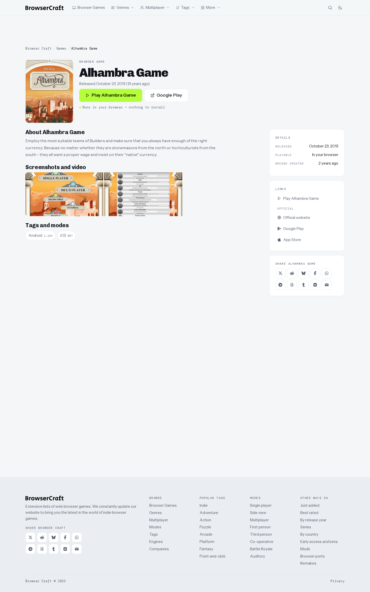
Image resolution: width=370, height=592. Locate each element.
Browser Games (163, 505)
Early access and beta (319, 541)
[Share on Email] (327, 285)
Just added (309, 505)
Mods (305, 548)
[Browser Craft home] (44, 7)
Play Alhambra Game (114, 95)
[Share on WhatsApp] (327, 273)
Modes (155, 527)
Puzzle (205, 527)
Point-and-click (213, 556)
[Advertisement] (185, 30)
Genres (155, 512)
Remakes (308, 563)
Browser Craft (38, 48)
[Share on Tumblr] (304, 285)
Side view (258, 512)
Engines (156, 541)
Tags (153, 534)
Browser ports (312, 556)
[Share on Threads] (292, 285)
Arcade (206, 534)
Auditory (257, 556)
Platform (207, 541)
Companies (159, 548)
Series (305, 527)
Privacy (337, 581)
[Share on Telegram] (280, 285)
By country (309, 534)
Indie (204, 505)
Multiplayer (158, 520)
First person (260, 527)
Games (61, 48)
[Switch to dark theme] (340, 7)
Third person (261, 534)
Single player (261, 505)
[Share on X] (280, 273)
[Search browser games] (330, 7)
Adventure (209, 512)
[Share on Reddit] (292, 273)
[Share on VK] (315, 285)
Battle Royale (261, 548)
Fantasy (206, 548)
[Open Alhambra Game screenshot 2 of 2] (143, 194)
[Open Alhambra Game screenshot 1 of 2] (64, 194)
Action (205, 520)
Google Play (169, 95)
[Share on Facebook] (315, 273)
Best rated (309, 512)
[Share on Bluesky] (304, 273)
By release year (313, 520)
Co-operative (261, 541)
